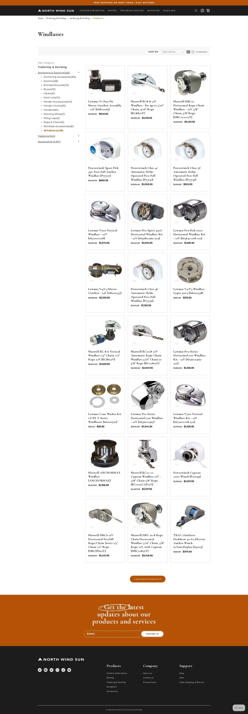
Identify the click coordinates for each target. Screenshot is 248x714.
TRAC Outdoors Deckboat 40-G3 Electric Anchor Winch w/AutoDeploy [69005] (189, 541)
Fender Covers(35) (55, 105)
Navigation (112, 687)
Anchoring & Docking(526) (54, 72)
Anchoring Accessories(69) (60, 77)
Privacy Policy (149, 682)
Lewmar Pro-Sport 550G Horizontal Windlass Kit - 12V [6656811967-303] (147, 234)
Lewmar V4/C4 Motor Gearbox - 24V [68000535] (104, 291)
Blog (181, 673)
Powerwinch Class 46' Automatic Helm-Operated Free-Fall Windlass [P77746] (144, 295)
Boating (110, 678)
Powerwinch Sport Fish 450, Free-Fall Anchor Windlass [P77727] (103, 172)
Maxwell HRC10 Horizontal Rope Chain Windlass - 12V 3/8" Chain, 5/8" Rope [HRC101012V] (188, 109)
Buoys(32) (50, 89)
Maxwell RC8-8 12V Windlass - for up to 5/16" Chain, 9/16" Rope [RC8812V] (147, 107)
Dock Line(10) (52, 97)
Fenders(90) (51, 110)
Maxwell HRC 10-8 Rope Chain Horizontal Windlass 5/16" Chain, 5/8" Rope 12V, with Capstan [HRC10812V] (147, 543)
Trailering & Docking (116, 682)
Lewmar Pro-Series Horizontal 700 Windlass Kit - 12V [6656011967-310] (189, 357)
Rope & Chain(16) (54, 122)
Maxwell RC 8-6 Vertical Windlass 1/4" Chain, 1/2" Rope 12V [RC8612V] (104, 355)
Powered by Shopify (134, 710)
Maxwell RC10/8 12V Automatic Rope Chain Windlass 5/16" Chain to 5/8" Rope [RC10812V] (146, 357)
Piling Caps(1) (52, 118)
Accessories (112, 691)
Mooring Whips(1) (54, 114)
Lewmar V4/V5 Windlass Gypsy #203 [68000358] (189, 291)
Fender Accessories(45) (58, 101)
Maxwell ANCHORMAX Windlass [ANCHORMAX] (104, 476)
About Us (147, 673)
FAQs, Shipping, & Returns (191, 682)
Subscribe (150, 634)
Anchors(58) (51, 81)
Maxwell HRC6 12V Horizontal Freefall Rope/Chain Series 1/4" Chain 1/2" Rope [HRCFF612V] (103, 543)
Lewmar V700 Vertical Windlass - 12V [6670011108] (102, 234)
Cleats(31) (49, 93)
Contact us (148, 678)
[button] (196, 10)
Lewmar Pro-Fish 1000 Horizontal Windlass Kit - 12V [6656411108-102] (189, 234)
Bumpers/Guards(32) (56, 85)
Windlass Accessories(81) (59, 126)
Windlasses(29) (53, 130)
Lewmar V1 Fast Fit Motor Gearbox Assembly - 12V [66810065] (104, 105)
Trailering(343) (46, 136)
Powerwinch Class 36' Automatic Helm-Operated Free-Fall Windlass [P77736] (187, 173)
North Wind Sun (119, 710)
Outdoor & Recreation (117, 673)
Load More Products (146, 579)
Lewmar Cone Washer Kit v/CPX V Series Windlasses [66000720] (104, 418)
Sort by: (153, 51)
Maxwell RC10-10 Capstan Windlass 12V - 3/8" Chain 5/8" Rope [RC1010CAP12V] (146, 478)
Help (181, 678)
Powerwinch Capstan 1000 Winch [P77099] (187, 474)
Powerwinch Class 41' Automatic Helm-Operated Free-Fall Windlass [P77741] (144, 173)
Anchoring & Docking (79, 18)
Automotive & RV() (49, 141)
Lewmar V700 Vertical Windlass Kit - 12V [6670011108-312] (187, 418)
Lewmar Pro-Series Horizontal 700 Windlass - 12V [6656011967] (147, 418)
